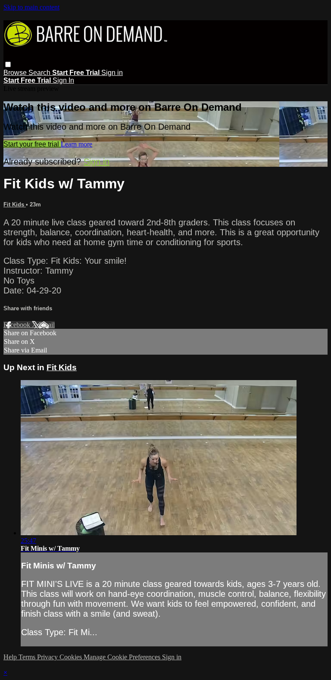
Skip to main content (31, 7)
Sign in (112, 72)
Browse (15, 72)
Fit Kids (14, 204)
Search (40, 72)
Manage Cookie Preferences (123, 657)
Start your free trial (32, 144)
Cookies (71, 657)
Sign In (63, 80)
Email (47, 324)
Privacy (48, 657)
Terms (28, 657)
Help (11, 657)
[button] (8, 64)
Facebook (17, 324)
